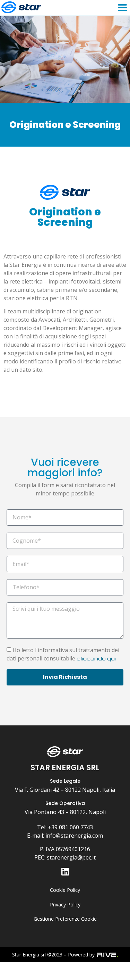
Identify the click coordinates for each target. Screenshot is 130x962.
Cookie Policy (65, 890)
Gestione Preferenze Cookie (65, 918)
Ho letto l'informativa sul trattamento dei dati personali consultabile (63, 654)
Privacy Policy (65, 904)
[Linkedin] (65, 871)
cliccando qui (96, 658)
